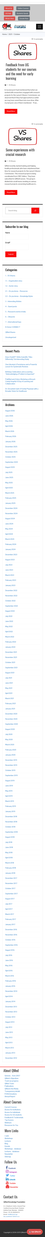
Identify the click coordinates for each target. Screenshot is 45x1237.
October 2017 (10, 888)
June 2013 (9, 1032)
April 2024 (9, 534)
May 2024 (9, 529)
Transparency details (12, 1091)
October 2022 (10, 601)
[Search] (35, 210)
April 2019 (9, 796)
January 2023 (10, 585)
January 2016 (10, 986)
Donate (7, 1146)
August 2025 (10, 467)
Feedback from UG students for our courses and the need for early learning (21, 71)
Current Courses (11, 1107)
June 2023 (9, 570)
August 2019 (10, 780)
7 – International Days (13, 322)
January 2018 (10, 873)
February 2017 (10, 919)
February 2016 (10, 981)
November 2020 (11, 719)
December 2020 (11, 714)
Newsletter (9, 1154)
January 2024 (10, 549)
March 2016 (9, 976)
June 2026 (9, 416)
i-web (7, 1136)
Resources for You (11, 1125)
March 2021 (9, 698)
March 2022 (9, 637)
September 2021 (11, 667)
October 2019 (10, 770)
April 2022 (9, 631)
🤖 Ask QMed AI (35, 1232)
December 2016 (11, 929)
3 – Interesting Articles (13, 301)
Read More (11, 111)
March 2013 (9, 1048)
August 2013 (9, 1022)
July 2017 (8, 904)
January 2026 (10, 441)
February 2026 (10, 436)
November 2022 (11, 596)
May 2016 (8, 965)
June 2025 (9, 477)
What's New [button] (9, 18)
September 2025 (11, 462)
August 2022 (10, 611)
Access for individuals (12, 1112)
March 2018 (9, 863)
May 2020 (9, 739)
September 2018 (11, 832)
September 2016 (11, 945)
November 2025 (11, 452)
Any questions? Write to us (11, 1216)
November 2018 (11, 822)
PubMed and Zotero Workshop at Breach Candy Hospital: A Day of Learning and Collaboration (20, 381)
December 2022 (11, 590)
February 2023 (10, 580)
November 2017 (11, 883)
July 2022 (8, 616)
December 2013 (11, 1007)
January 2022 (10, 647)
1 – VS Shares (10, 276)
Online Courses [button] (23, 8)
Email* (7, 243)
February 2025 (10, 498)
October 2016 (10, 940)
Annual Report (10, 1096)
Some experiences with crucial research (20, 152)
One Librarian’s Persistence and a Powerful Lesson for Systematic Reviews (21, 365)
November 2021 (11, 657)
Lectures (8, 1141)
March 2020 (9, 744)
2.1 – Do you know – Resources (16, 291)
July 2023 (8, 565)
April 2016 (9, 971)
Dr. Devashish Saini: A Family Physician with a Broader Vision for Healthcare (21, 390)
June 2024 (9, 524)
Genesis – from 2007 (12, 1076)
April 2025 (9, 488)
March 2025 (9, 493)
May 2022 (9, 626)
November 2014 (11, 991)
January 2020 (10, 755)
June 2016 (9, 960)
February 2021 (10, 703)
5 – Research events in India (15, 312)
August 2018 (10, 837)
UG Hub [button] (8, 13)
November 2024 (11, 513)
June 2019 (9, 786)
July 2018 (8, 842)
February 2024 (10, 544)
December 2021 (11, 652)
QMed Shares (10, 332)
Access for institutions (13, 1110)
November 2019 (11, 765)
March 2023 (9, 575)
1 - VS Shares (11, 85)
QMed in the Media (11, 1089)
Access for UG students (13, 1115)
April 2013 (8, 1042)
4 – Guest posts (11, 306)
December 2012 (11, 1058)
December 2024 (11, 508)
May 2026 (9, 421)
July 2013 (8, 1027)
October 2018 (10, 827)
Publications (9, 1086)
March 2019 (9, 801)
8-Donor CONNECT (12, 327)
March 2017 (9, 914)
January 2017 (10, 924)
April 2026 (9, 426)
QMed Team (9, 1083)
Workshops (9, 1138)
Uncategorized (10, 337)
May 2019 (8, 791)
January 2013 (10, 1053)
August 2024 (10, 518)
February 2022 (10, 642)
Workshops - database (13, 1149)
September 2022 (11, 606)
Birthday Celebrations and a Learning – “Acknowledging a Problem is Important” (20, 373)
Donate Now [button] (24, 18)
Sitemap (8, 1156)
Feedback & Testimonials (14, 1117)
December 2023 (11, 554)
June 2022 (9, 621)
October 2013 (10, 1017)
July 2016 (8, 955)
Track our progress (11, 1081)
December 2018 (11, 816)
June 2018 (9, 847)
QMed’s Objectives (11, 1078)
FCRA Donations (11, 1094)
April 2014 (9, 996)
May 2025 (9, 483)
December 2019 (11, 760)
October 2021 (10, 662)
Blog (6, 1143)
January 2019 (10, 811)
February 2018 (10, 868)
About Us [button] (9, 8)
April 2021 (8, 693)
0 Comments (38, 39)
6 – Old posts (10, 317)
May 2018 (8, 852)
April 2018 (9, 857)
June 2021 (9, 683)
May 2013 (8, 1037)
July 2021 (8, 678)
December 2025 (11, 447)
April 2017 (9, 909)
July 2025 (8, 472)
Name (7, 233)
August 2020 (10, 729)
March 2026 (9, 431)
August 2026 (10, 411)
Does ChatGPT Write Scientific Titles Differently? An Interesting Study (18, 358)
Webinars (8, 1123)
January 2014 (10, 1001)
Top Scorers (9, 1120)
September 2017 (11, 894)
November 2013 (11, 1012)
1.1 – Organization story (13, 281)
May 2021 (8, 688)
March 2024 (9, 539)
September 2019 (11, 775)
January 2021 (10, 709)
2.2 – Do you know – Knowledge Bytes (19, 296)
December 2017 (11, 878)
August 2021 (9, 673)
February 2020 (10, 750)
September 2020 (11, 724)
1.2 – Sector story (11, 286)
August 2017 (10, 899)
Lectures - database (12, 1151)
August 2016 (10, 950)
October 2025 (10, 457)
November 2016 (11, 935)
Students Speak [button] (22, 13)
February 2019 (10, 806)
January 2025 (10, 503)
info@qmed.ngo (12, 1214)
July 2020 (8, 734)
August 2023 (10, 560)
